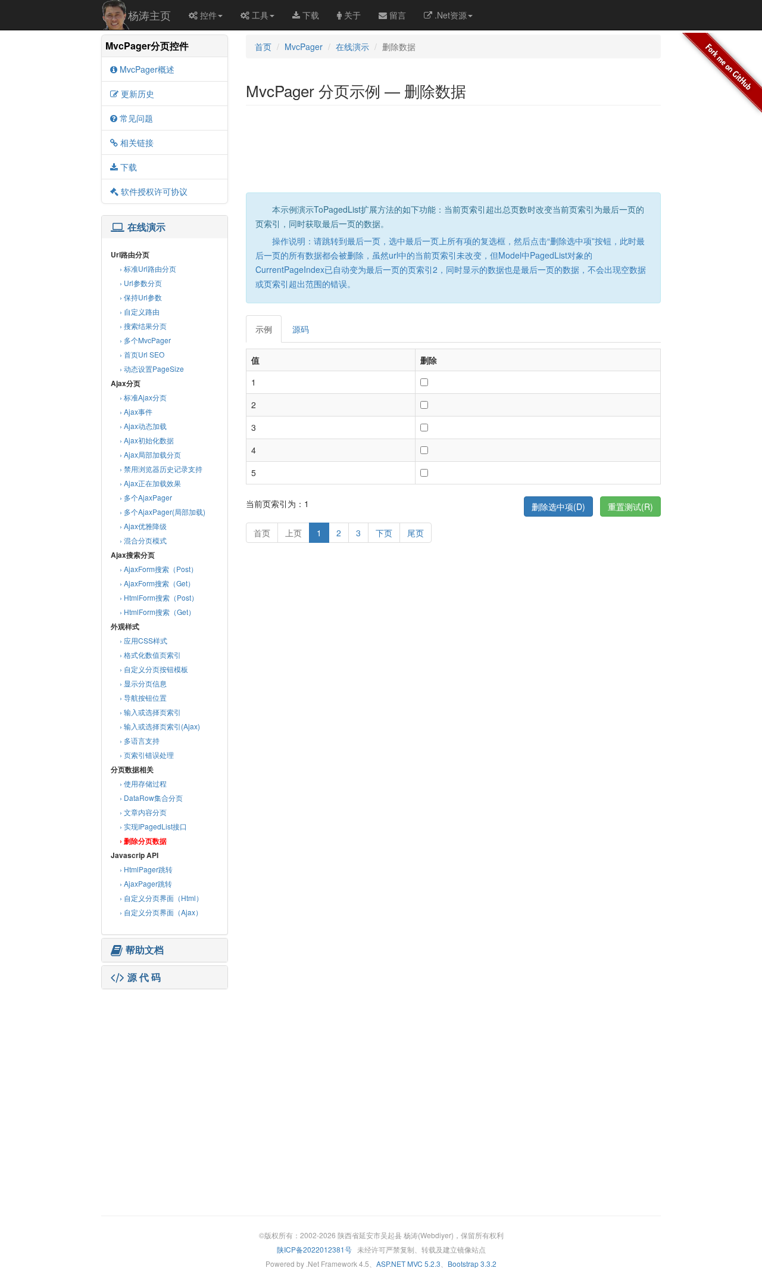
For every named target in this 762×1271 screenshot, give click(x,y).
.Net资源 (451, 15)
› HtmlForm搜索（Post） (159, 597)
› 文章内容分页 (143, 812)
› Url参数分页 (141, 283)
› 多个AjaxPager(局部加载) (162, 511)
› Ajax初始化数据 (147, 440)
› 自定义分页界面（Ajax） (161, 912)
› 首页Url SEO (142, 354)
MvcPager (304, 46)
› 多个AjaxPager (146, 497)
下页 (384, 533)
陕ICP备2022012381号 (314, 1249)
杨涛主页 (149, 15)
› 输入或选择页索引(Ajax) (160, 726)
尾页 (415, 533)
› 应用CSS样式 (143, 640)
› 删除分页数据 (143, 840)
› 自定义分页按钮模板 (154, 669)
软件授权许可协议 (154, 191)
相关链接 (137, 142)
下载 (310, 15)
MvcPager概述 (147, 69)
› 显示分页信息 (143, 683)
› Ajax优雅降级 (143, 526)
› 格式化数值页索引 (150, 655)
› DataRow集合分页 (151, 798)
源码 (300, 329)
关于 (352, 15)
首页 (263, 46)
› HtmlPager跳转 (146, 869)
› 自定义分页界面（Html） (161, 898)
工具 (260, 15)
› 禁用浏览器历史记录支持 (161, 469)
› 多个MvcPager (145, 340)
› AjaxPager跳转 (146, 883)
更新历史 (137, 94)
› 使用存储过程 (143, 783)
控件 (208, 15)
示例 (263, 329)
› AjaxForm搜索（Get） (157, 583)
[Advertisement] (164, 1066)
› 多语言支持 (140, 740)
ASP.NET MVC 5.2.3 (408, 1263)
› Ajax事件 (136, 411)
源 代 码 (144, 977)
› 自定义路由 (140, 311)
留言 (397, 15)
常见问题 (136, 118)
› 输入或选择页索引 (150, 712)
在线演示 (146, 227)
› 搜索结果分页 (143, 326)
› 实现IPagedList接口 (153, 826)
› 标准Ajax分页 (143, 397)
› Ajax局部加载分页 (150, 454)
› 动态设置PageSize (152, 368)
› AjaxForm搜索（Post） (159, 569)
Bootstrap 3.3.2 (472, 1263)
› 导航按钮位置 (143, 697)
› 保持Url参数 (141, 297)
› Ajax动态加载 (143, 426)
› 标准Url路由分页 (148, 268)
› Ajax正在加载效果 (150, 483)
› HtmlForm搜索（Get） (157, 612)
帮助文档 (145, 949)
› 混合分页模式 (143, 540)
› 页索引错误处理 (147, 755)
